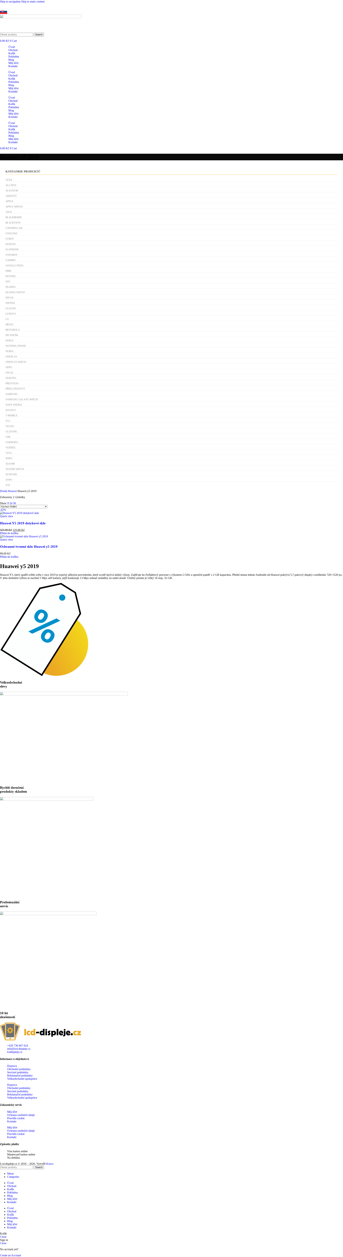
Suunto (11, 410)
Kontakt (13, 66)
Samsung (12, 394)
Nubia (9, 351)
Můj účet (13, 62)
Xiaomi (10, 463)
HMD (8, 271)
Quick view (6, 516)
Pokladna (13, 56)
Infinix (10, 303)
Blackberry (14, 217)
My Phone (12, 335)
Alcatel (11, 185)
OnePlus (11, 356)
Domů (4, 491)
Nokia (10, 340)
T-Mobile (12, 415)
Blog (11, 59)
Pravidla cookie (16, 1118)
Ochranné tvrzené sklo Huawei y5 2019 (29, 546)
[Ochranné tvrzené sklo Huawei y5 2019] (24, 536)
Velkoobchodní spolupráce (22, 1078)
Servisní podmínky (17, 1072)
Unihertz (12, 442)
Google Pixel (15, 265)
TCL (8, 421)
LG (7, 319)
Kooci (49, 1163)
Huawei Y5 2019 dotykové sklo (23, 523)
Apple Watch (14, 206)
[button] (9, 533)
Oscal (10, 372)
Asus (9, 212)
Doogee (11, 244)
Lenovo (11, 313)
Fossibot (12, 255)
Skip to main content (32, 1)
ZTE (8, 485)
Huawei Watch (15, 292)
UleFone (11, 431)
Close (3, 1236)
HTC (8, 281)
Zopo (9, 479)
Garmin (11, 260)
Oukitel (11, 378)
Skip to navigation (10, 1)
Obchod (13, 50)
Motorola (13, 329)
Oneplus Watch (16, 362)
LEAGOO (11, 308)
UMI (8, 437)
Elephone (12, 249)
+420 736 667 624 (34, 4)
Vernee (11, 447)
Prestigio (12, 383)
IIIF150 (9, 297)
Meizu (10, 324)
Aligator (12, 190)
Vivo (9, 453)
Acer (9, 180)
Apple (9, 201)
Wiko (9, 458)
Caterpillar (14, 228)
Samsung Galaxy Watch (22, 399)
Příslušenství (15, 388)
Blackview (13, 222)
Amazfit (11, 196)
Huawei (11, 287)
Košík (11, 53)
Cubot (10, 238)
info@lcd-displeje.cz (58, 4)
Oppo (9, 367)
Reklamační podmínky (20, 1075)
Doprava (12, 1065)
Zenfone (11, 474)
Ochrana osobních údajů (21, 1115)
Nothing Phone (16, 346)
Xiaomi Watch (15, 469)
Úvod (11, 46)
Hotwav (11, 276)
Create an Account (10, 1255)
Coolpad (11, 233)
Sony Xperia (14, 404)
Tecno (10, 426)
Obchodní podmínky (19, 1069)
